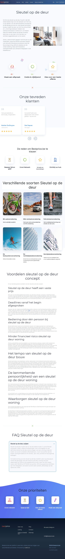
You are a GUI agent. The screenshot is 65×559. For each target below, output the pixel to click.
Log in (57, 2)
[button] (29, 138)
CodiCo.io (27, 547)
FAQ (23, 2)
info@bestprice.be (49, 536)
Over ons (18, 2)
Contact (31, 2)
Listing (26, 2)
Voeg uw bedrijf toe (39, 2)
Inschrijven (61, 2)
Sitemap (31, 532)
